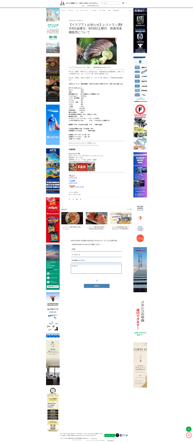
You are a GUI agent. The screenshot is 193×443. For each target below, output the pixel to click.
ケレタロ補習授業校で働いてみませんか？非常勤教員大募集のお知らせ (121, 228)
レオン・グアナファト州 (82, 10)
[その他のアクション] (123, 20)
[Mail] (188, 429)
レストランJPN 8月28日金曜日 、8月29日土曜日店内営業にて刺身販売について (96, 228)
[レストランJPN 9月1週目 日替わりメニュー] (72, 218)
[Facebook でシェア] (69, 199)
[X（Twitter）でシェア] (73, 199)
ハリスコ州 (93, 10)
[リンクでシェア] (80, 199)
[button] (130, 10)
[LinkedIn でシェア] (77, 199)
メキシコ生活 (102, 10)
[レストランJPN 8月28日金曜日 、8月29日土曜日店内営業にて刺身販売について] (96, 218)
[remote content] (96, 176)
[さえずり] (127, 435)
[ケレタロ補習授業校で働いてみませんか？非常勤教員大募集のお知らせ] (121, 218)
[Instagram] (124, 435)
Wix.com (103, 440)
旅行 (109, 10)
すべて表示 (129, 209)
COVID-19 (70, 10)
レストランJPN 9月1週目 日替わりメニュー (72, 228)
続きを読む (116, 10)
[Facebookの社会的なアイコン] (121, 435)
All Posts (63, 10)
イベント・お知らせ (73, 192)
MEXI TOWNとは (86, 435)
